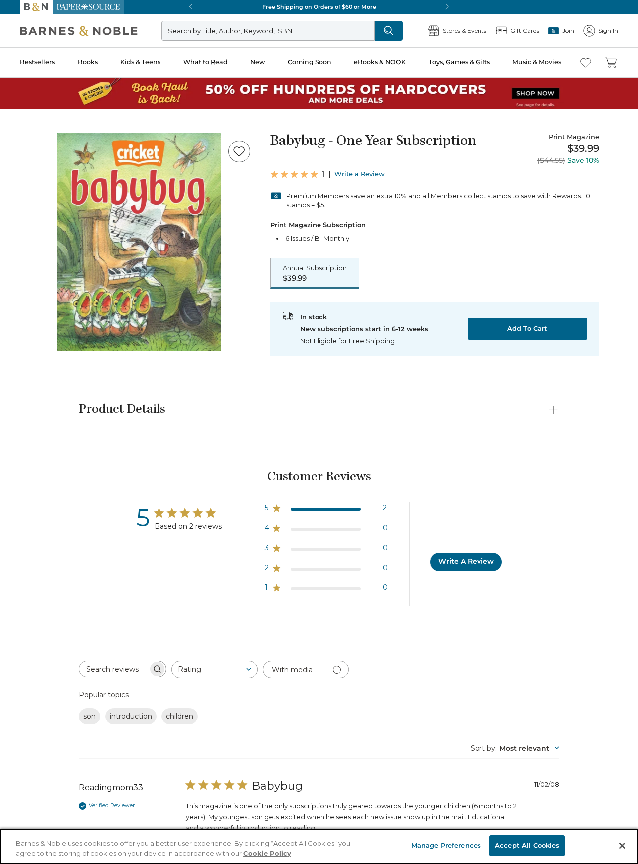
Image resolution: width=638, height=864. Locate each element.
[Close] (14, 69)
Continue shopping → (39, 124)
